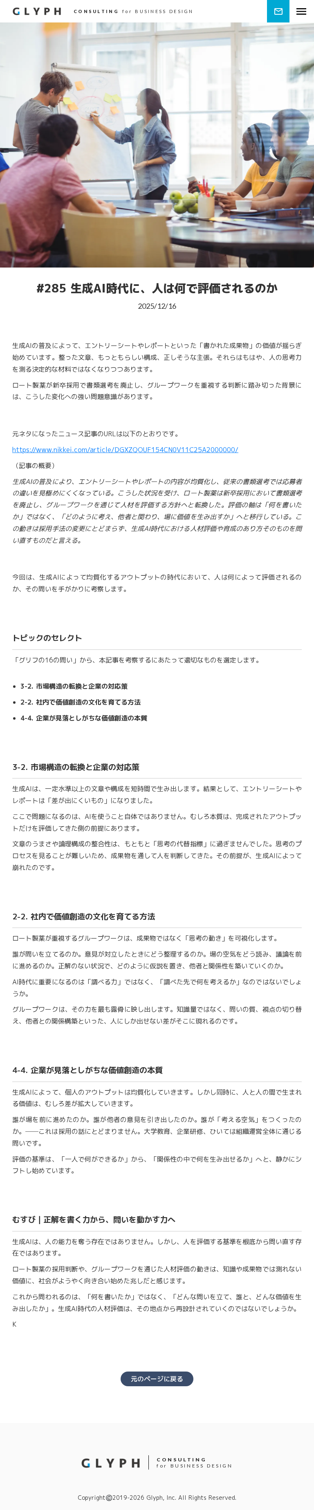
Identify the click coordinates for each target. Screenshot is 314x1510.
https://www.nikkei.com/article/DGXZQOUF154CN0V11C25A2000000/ (125, 449)
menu (301, 11)
